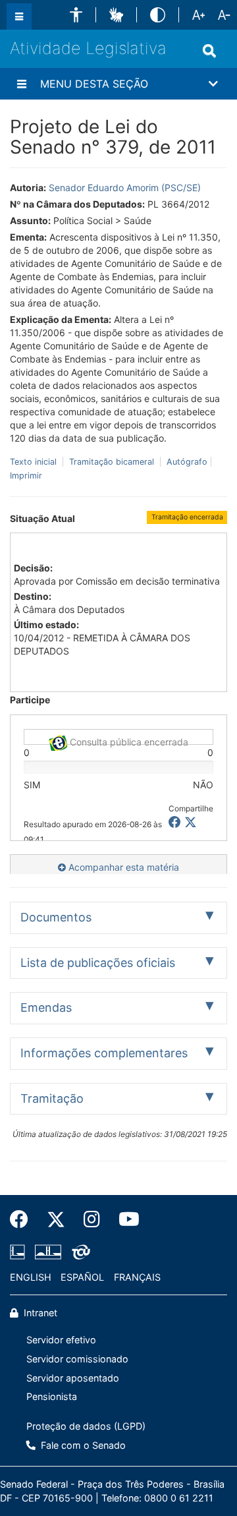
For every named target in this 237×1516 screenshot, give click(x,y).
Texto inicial (34, 462)
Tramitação (52, 1098)
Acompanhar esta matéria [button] (122, 867)
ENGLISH (30, 1277)
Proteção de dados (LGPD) (85, 1426)
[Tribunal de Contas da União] (78, 1252)
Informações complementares (104, 1053)
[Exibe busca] (209, 51)
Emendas (46, 1007)
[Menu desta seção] (22, 83)
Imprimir (26, 476)
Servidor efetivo (61, 1339)
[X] (190, 822)
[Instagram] (91, 1219)
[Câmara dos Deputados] (20, 1252)
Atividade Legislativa (88, 48)
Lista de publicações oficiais (97, 963)
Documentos (56, 917)
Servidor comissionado (77, 1358)
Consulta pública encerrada (127, 740)
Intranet (39, 1312)
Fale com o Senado (82, 1445)
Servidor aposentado (72, 1378)
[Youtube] (124, 1219)
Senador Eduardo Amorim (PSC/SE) (125, 187)
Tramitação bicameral (111, 462)
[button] (76, 14)
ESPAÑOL (82, 1277)
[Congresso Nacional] (48, 1252)
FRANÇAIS (137, 1277)
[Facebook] (24, 1219)
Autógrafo (185, 462)
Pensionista (51, 1396)
